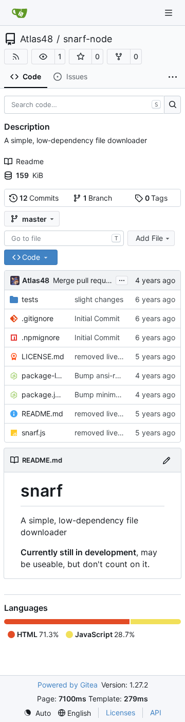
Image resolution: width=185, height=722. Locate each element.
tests (30, 299)
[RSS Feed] (16, 56)
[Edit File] (166, 459)
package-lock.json (43, 375)
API (155, 712)
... (122, 279)
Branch (98, 197)
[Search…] (172, 105)
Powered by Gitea (68, 684)
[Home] (19, 13)
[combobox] (64, 238)
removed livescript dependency (128, 356)
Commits (39, 197)
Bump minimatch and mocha (122, 394)
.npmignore (41, 337)
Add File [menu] (149, 238)
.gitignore (37, 318)
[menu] (37, 713)
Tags (156, 197)
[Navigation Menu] (169, 12)
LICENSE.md (43, 356)
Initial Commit (97, 318)
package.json (43, 394)
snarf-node (87, 39)
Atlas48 (36, 39)
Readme (30, 161)
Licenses (120, 712)
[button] (43, 56)
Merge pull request (85, 280)
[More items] (172, 77)
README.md (42, 413)
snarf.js (33, 432)
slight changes (99, 299)
